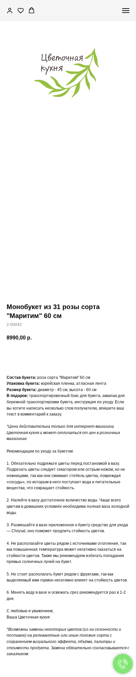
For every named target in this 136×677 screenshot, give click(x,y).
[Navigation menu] (125, 10)
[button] (10, 10)
